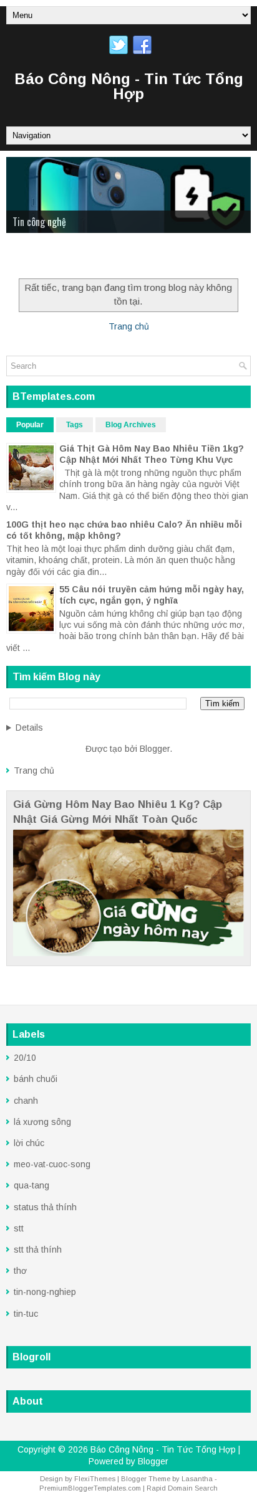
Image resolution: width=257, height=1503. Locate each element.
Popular (30, 424)
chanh (26, 1101)
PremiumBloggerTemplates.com (90, 1488)
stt (19, 1228)
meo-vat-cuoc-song (52, 1164)
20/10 (25, 1058)
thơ (20, 1271)
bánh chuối (35, 1079)
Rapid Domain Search (182, 1488)
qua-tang (31, 1185)
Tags (74, 424)
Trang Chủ (34, 258)
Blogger (155, 749)
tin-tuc (26, 1314)
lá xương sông (42, 1122)
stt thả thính (38, 1249)
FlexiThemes (94, 1478)
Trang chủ (129, 326)
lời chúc (29, 1143)
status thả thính (45, 1207)
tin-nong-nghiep (45, 1292)
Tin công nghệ (39, 221)
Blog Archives (130, 424)
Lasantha (197, 1478)
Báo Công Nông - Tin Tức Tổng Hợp (128, 86)
